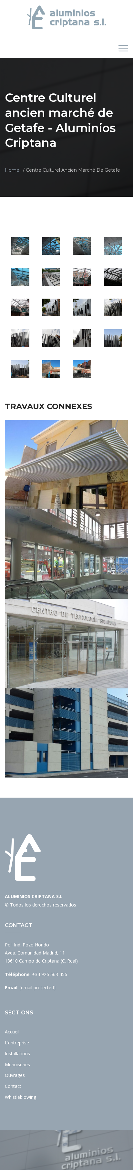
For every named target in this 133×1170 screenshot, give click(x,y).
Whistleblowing (20, 1097)
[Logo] (66, 17)
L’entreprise (17, 1043)
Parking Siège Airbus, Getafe (66, 746)
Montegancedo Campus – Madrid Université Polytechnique (66, 656)
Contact (13, 1086)
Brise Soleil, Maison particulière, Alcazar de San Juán (66, 477)
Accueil (12, 1032)
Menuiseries (17, 1064)
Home (12, 170)
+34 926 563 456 (49, 974)
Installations (17, 1053)
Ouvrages (15, 1075)
